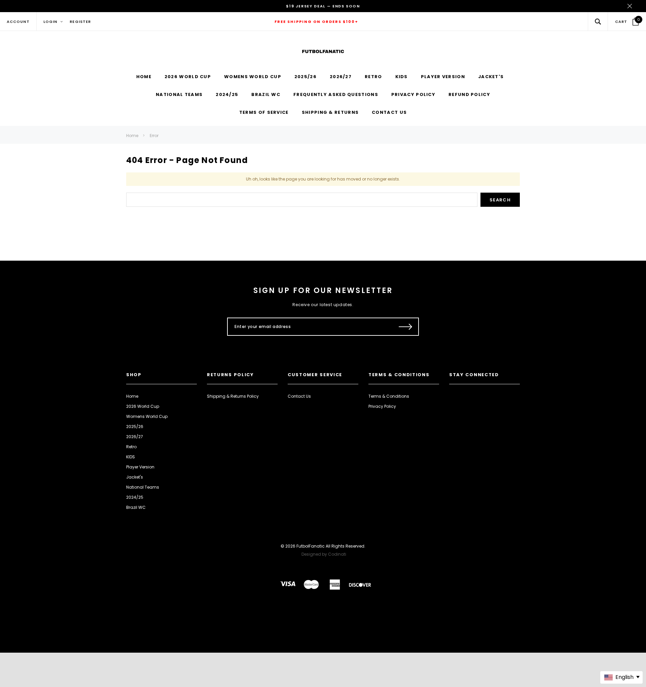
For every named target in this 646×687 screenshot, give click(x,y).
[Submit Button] (405, 326)
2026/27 (134, 436)
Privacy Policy (382, 406)
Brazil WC (136, 507)
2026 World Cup (142, 406)
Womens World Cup (147, 416)
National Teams (142, 487)
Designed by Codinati (323, 554)
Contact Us (299, 396)
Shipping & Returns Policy (233, 396)
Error (154, 135)
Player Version (140, 467)
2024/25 (134, 497)
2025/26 (134, 426)
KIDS (130, 457)
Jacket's (134, 477)
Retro (131, 447)
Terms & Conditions (388, 396)
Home (132, 135)
